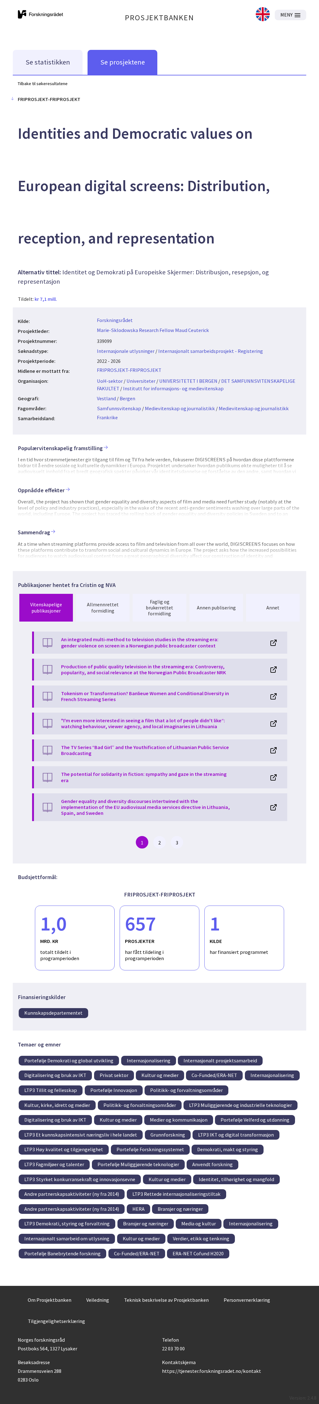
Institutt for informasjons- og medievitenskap (173, 388)
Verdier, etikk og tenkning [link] (201, 1238)
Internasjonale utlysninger (126, 351)
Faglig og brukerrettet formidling (159, 608)
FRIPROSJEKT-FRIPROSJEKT (129, 370)
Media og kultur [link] (198, 1223)
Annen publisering (216, 607)
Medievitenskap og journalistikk (180, 408)
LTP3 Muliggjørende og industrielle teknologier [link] (240, 1105)
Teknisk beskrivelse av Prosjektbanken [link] (166, 1300)
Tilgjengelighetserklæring (56, 1321)
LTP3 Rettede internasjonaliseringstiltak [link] (176, 1194)
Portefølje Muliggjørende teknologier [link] (138, 1164)
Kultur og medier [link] (160, 1075)
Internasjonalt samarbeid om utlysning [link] (66, 1238)
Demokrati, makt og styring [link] (227, 1149)
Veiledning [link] (97, 1300)
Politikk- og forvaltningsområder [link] (186, 1090)
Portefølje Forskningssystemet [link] (150, 1149)
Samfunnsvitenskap (119, 408)
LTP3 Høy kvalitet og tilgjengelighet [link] (63, 1149)
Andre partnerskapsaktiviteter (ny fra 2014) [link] (71, 1194)
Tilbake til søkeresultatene (43, 83)
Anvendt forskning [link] (212, 1164)
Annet (272, 607)
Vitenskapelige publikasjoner (46, 607)
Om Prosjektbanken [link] (49, 1300)
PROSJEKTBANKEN (159, 17)
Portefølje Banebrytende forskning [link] (62, 1253)
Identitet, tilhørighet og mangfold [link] (236, 1179)
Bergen (127, 398)
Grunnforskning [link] (167, 1135)
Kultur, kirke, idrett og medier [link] (57, 1105)
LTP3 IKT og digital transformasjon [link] (236, 1135)
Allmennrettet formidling (103, 607)
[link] (263, 14)
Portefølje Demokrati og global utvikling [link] (68, 1060)
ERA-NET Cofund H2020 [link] (198, 1253)
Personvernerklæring (247, 1300)
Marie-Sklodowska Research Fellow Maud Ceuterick (153, 330)
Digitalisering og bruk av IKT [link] (55, 1075)
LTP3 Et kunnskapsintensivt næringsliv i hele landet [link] (80, 1135)
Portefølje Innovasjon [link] (113, 1090)
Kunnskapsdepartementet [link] (53, 1013)
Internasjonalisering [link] (148, 1060)
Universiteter (140, 381)
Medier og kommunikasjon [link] (178, 1120)
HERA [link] (138, 1209)
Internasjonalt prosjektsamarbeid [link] (220, 1060)
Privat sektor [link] (114, 1075)
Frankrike (107, 417)
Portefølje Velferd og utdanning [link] (255, 1120)
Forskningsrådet (115, 320)
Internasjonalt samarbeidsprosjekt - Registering (210, 351)
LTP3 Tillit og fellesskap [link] (50, 1090)
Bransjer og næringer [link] (180, 1209)
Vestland (106, 398)
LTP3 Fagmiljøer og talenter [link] (54, 1164)
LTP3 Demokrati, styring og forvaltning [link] (67, 1223)
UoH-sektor (110, 381)
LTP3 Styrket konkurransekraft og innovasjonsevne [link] (79, 1179)
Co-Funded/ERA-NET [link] (214, 1075)
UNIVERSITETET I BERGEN (188, 381)
